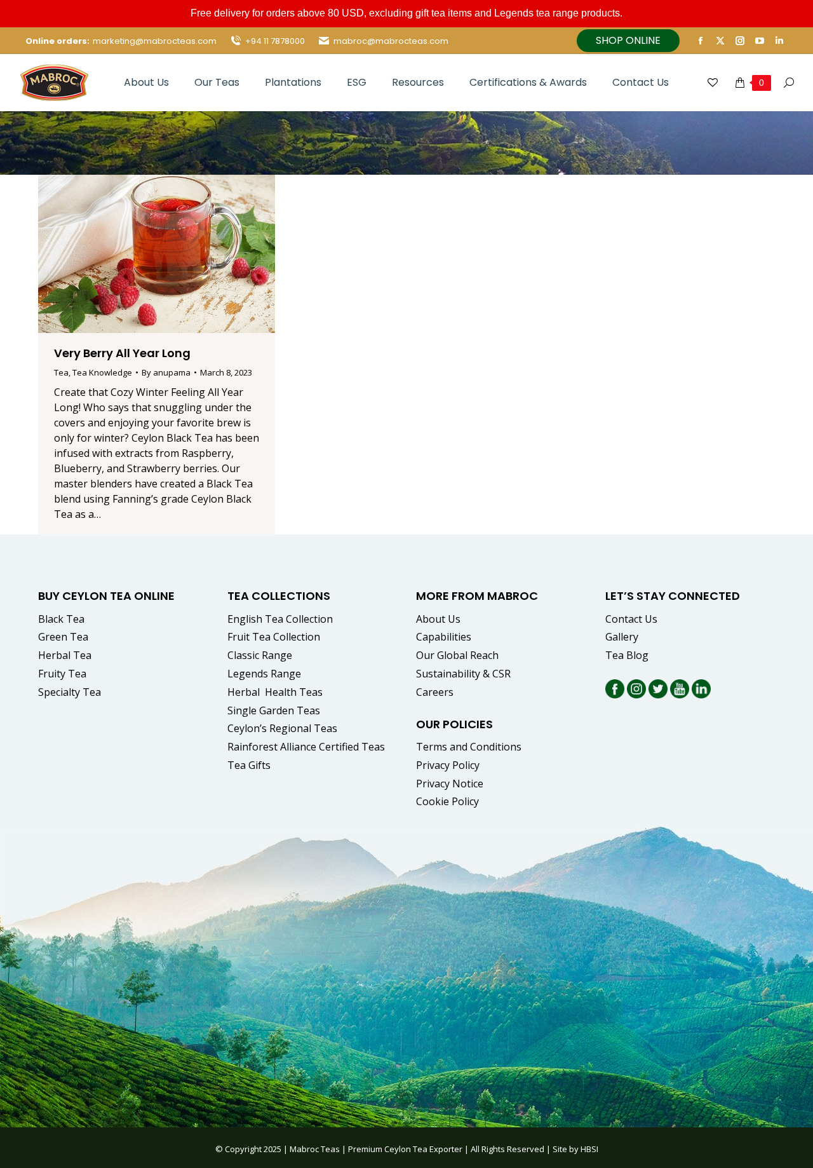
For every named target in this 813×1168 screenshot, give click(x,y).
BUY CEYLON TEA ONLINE (106, 596)
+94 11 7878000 (275, 41)
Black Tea (61, 619)
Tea (61, 372)
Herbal (276, 692)
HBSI (589, 1149)
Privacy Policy (448, 765)
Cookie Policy (447, 801)
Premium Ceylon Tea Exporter (405, 1149)
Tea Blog (626, 655)
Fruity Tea (62, 674)
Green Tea (63, 637)
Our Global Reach (457, 655)
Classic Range (259, 655)
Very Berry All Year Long (122, 353)
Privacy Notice (449, 784)
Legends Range (264, 674)
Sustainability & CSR (463, 674)
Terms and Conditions (468, 747)
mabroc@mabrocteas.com (390, 41)
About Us (438, 619)
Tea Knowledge (102, 372)
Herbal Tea (64, 655)
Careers (435, 692)
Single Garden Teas (273, 710)
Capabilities (443, 637)
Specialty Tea (69, 692)
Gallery (621, 637)
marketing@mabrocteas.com (155, 41)
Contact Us (631, 619)
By (166, 372)
